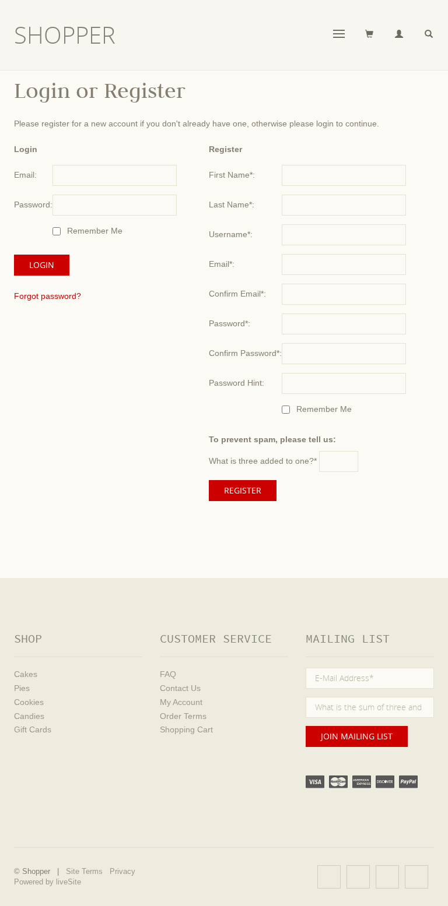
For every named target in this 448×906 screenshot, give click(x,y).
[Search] (429, 34)
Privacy (122, 871)
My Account (181, 702)
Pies (22, 688)
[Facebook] (329, 877)
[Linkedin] (387, 877)
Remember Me (94, 230)
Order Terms (183, 716)
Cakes (25, 674)
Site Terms (84, 871)
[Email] (416, 877)
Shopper (65, 35)
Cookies (29, 702)
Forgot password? (47, 296)
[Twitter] (358, 877)
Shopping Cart (186, 729)
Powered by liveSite (47, 881)
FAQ (168, 674)
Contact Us (180, 688)
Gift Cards (32, 729)
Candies (29, 716)
